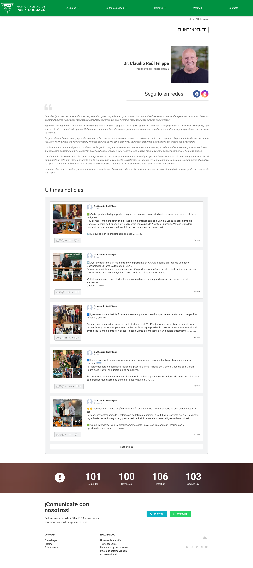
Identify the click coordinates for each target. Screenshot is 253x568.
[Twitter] (197, 547)
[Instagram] (204, 94)
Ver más (197, 240)
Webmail (197, 8)
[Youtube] (206, 547)
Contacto (233, 8)
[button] (157, 514)
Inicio (191, 19)
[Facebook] (196, 94)
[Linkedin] (202, 547)
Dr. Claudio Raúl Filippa (105, 206)
